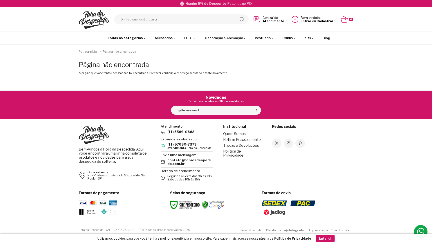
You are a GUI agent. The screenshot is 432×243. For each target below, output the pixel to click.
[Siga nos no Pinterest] (300, 143)
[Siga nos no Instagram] (288, 143)
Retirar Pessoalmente (242, 139)
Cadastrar (325, 21)
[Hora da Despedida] (94, 19)
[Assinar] (256, 110)
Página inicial (88, 51)
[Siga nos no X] (276, 143)
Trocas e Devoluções (241, 145)
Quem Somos (234, 134)
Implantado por (330, 230)
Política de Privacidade (233, 153)
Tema (251, 230)
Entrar (306, 21)
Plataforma (285, 230)
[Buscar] (241, 19)
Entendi (325, 238)
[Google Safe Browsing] (213, 205)
